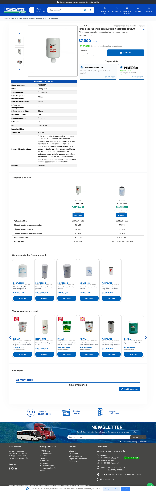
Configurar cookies (111, 489)
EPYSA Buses (45, 451)
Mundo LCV (44, 461)
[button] (101, 46)
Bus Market (44, 463)
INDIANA (16, 339)
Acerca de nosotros (16, 451)
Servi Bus (43, 456)
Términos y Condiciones (18, 453)
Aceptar (125, 489)
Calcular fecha (110, 77)
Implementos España (48, 468)
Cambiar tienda (138, 77)
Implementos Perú (47, 466)
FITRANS (43, 458)
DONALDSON (18, 283)
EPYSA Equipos (46, 453)
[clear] (85, 10)
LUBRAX (60, 339)
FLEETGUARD (107, 283)
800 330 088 (105, 458)
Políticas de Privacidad (17, 456)
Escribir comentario (137, 26)
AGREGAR (126, 53)
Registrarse (138, 437)
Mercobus (43, 471)
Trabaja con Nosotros (17, 458)
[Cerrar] (154, 488)
